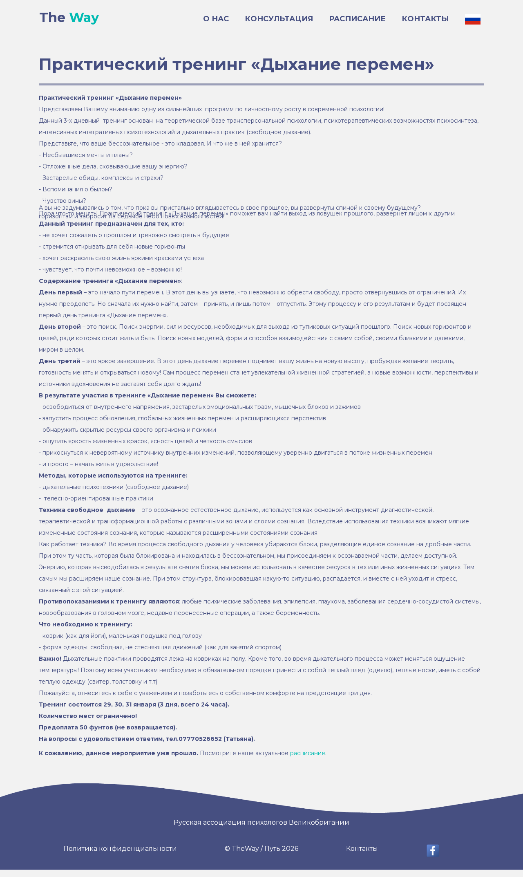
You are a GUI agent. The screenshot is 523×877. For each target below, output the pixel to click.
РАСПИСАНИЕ (357, 18)
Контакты (362, 848)
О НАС (216, 18)
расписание (307, 753)
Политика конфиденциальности (120, 848)
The (69, 17)
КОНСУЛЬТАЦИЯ (279, 18)
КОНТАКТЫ (425, 18)
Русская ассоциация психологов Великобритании (261, 822)
